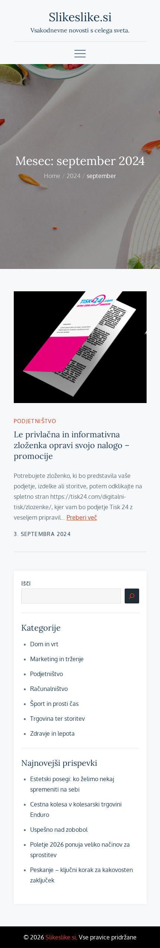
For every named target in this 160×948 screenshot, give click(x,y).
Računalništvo (49, 688)
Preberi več (82, 517)
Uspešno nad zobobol (58, 829)
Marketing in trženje (57, 659)
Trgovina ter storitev (57, 718)
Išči (26, 583)
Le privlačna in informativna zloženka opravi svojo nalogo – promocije (71, 445)
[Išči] (132, 596)
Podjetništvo (35, 421)
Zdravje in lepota (52, 733)
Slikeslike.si (80, 17)
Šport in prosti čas (54, 703)
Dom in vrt (44, 644)
